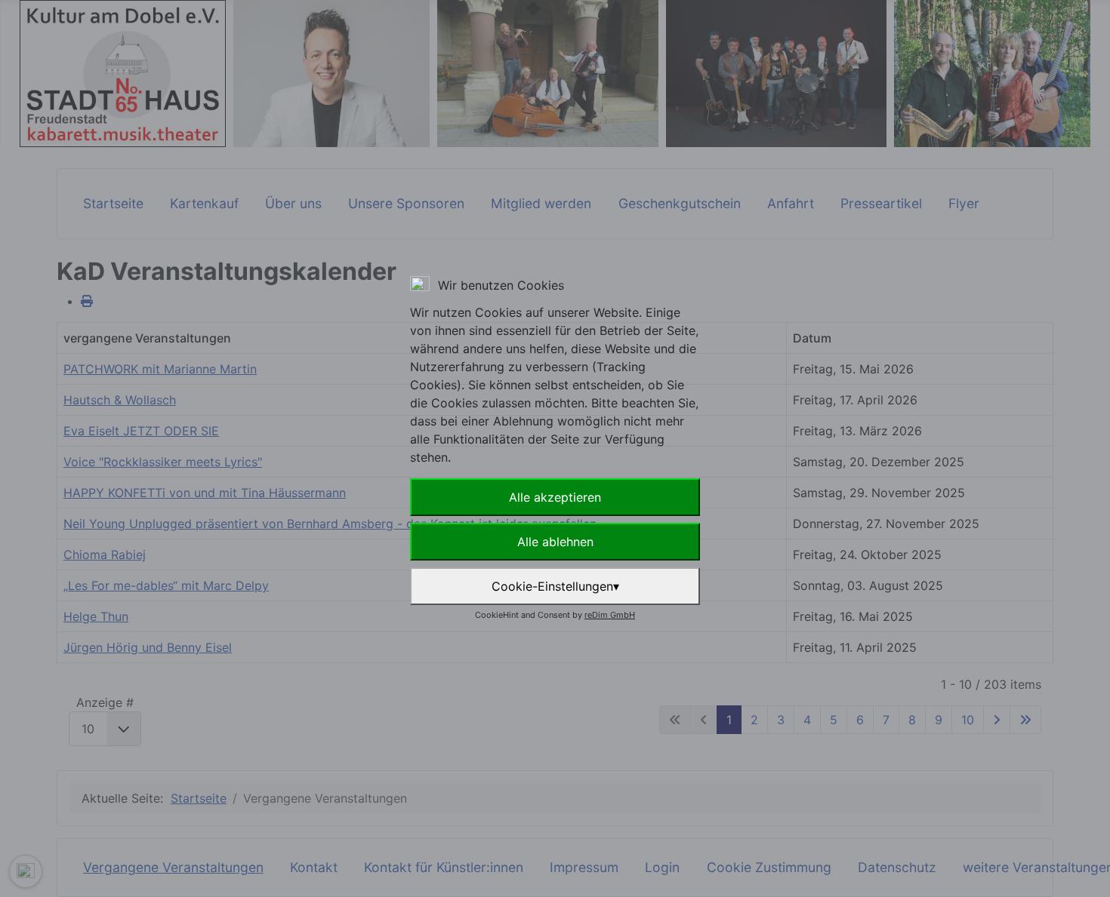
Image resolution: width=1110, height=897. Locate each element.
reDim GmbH (609, 615)
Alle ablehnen (555, 541)
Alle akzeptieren (555, 497)
